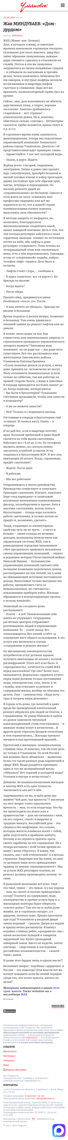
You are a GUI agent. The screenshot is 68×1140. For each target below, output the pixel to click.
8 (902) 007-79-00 (34, 1096)
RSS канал (9, 1055)
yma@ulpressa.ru (45, 1098)
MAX (24, 994)
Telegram (9, 1060)
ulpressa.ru (32, 1037)
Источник (8, 999)
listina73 (17, 35)
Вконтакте (10, 1051)
